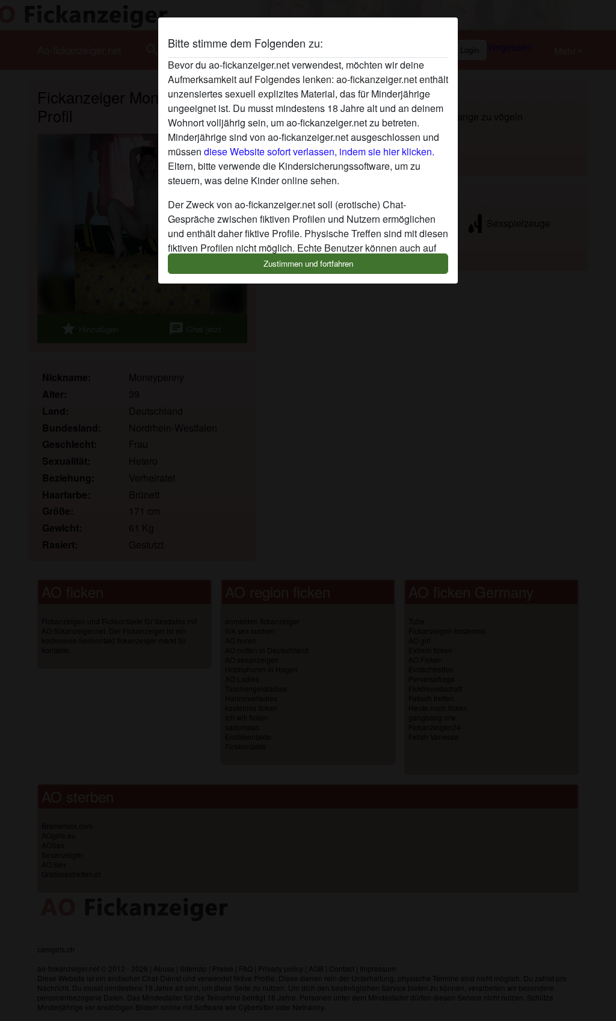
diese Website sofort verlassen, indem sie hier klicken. (319, 151)
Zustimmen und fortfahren (308, 263)
